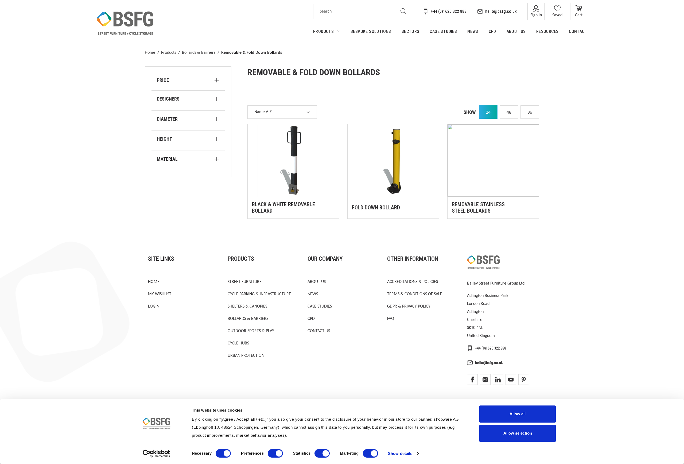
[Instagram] (485, 379)
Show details (400, 453)
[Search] (403, 11)
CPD (311, 319)
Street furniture (245, 282)
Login (153, 306)
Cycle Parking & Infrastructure (259, 294)
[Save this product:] (329, 209)
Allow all (518, 414)
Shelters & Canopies (247, 306)
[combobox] (354, 11)
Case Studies (320, 306)
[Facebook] (472, 379)
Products (168, 53)
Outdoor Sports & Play (251, 331)
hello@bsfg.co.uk (501, 11)
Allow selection (517, 433)
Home (150, 53)
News (313, 294)
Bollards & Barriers (198, 53)
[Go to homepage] (125, 23)
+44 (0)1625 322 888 (449, 11)
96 (529, 111)
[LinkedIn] (498, 379)
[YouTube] (511, 379)
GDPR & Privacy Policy (408, 306)
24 (488, 111)
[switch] (275, 453)
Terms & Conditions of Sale (414, 294)
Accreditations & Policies (412, 282)
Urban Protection (246, 356)
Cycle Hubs (238, 343)
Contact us (319, 331)
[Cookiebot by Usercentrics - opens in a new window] (156, 454)
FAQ (390, 319)
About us (317, 282)
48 (509, 111)
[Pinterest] (523, 379)
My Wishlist (159, 294)
